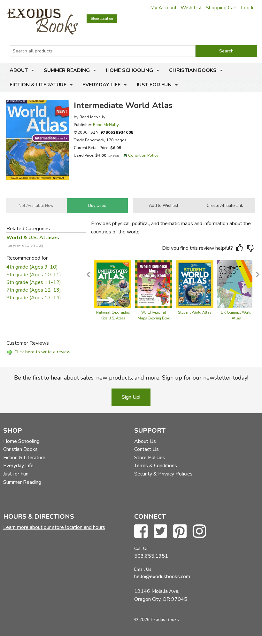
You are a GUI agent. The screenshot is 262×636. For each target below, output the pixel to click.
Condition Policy (143, 155)
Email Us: (143, 569)
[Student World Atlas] (194, 283)
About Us (145, 441)
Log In (248, 7)
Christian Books (193, 70)
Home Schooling (129, 70)
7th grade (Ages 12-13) (33, 290)
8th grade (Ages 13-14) (33, 297)
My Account (163, 7)
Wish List (191, 7)
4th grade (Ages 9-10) (32, 267)
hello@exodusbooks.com (162, 576)
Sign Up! (131, 397)
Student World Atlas (194, 312)
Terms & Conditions (155, 465)
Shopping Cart (221, 7)
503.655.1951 (151, 556)
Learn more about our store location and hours (54, 527)
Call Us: (142, 549)
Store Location (102, 18)
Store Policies (149, 457)
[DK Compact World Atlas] (236, 283)
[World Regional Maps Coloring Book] (153, 283)
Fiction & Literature (38, 84)
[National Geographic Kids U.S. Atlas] (112, 283)
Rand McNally (106, 124)
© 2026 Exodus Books (156, 619)
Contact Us (146, 449)
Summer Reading (67, 70)
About (19, 70)
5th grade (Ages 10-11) (33, 274)
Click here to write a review (42, 352)
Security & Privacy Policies (163, 473)
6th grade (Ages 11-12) (33, 282)
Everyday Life (101, 84)
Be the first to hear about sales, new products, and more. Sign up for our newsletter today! (131, 377)
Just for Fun (154, 84)
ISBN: (111, 132)
